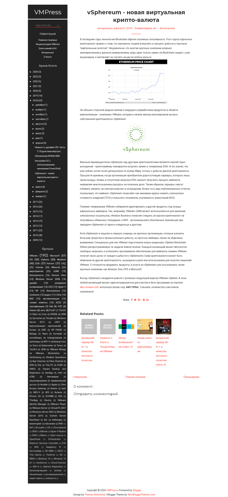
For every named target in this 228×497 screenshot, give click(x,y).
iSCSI (58, 302)
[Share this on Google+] (139, 299)
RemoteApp (35, 451)
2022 (35, 81)
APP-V (46, 341)
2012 (35, 226)
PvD (64, 443)
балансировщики (38, 470)
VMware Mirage (58, 349)
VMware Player (58, 404)
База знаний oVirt (48, 48)
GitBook (43, 431)
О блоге (48, 57)
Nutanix (58, 392)
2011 (35, 230)
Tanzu (60, 345)
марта (39, 187)
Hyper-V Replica (58, 431)
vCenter (39, 267)
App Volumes (39, 361)
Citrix (58, 295)
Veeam (33, 310)
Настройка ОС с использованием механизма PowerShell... (48, 165)
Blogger (137, 490)
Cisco (35, 345)
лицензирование (38, 380)
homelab (57, 333)
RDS (36, 447)
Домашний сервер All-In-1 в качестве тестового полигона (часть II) (162, 351)
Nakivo (43, 435)
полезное (34, 295)
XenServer (41, 462)
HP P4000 (56, 330)
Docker (32, 330)
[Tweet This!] (135, 299)
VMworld (55, 267)
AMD (60, 423)
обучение (50, 423)
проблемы (34, 341)
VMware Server (39, 408)
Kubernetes (47, 345)
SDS (60, 396)
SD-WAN (49, 451)
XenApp (49, 373)
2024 (35, 72)
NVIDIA (54, 314)
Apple (54, 384)
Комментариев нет (145, 28)
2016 (35, 206)
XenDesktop (35, 357)
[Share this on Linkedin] (147, 299)
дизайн (33, 283)
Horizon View (59, 275)
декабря (40, 105)
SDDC (60, 451)
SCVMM (50, 396)
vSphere (45, 259)
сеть (43, 310)
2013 (35, 221)
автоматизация (51, 298)
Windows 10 (44, 458)
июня (38, 133)
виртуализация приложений (45, 326)
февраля (40, 191)
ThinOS (62, 310)
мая (38, 138)
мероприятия (36, 271)
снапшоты (50, 478)
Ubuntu (47, 400)
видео (48, 295)
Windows (61, 259)
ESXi (37, 263)
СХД (63, 263)
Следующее (80, 376)
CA (48, 427)
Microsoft (55, 255)
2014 (35, 216)
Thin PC (49, 365)
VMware (33, 255)
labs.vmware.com (89, 287)
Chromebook (59, 427)
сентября (41, 119)
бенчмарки (52, 376)
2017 (35, 202)
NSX (31, 298)
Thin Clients (35, 455)
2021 (35, 86)
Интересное (48, 52)
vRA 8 (36, 466)
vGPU (57, 322)
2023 (35, 76)
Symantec (37, 318)
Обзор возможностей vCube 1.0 (126, 342)
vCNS (32, 376)
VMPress (47, 12)
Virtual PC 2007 (58, 408)
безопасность (36, 275)
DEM (34, 431)
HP (37, 291)
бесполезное (53, 291)
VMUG (32, 369)
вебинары (57, 420)
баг (45, 420)
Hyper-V (62, 287)
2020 (35, 91)
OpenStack (34, 439)
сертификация (36, 306)
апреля (39, 143)
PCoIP (52, 310)
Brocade (40, 427)
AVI (31, 427)
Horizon (50, 263)
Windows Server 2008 (48, 279)
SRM (63, 314)
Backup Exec (59, 341)
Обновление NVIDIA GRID (47, 156)
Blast (35, 314)
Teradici (50, 318)
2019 (35, 95)
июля (38, 128)
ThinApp (33, 400)
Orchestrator (54, 439)
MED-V (36, 392)
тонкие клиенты (38, 302)
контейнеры (35, 338)
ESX (51, 287)
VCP (60, 306)
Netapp (33, 333)
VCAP (60, 365)
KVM (34, 435)
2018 (35, 100)
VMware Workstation (48, 353)
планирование (54, 338)
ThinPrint (50, 455)
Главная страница (47, 40)
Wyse (45, 333)
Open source (56, 435)
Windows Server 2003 (43, 412)
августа (40, 124)
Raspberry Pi (53, 447)
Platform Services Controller (43, 443)
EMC (44, 330)
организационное (54, 474)
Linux (44, 314)
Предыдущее (191, 376)
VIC (61, 455)
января (39, 196)
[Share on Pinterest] (144, 299)
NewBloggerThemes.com (141, 494)
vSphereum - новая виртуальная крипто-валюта (47, 177)
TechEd (33, 349)
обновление (35, 474)
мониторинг (35, 423)
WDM (32, 458)
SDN (31, 365)
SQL (40, 365)
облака (57, 470)
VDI (31, 259)
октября (40, 114)
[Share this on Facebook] (131, 299)
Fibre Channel (56, 361)
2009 (35, 240)
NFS (47, 392)
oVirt (60, 373)
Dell (51, 306)
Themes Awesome (95, 494)
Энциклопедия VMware (48, 44)
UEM (43, 349)
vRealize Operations (56, 357)
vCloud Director (58, 462)
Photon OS (35, 396)
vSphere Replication (53, 466)
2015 (35, 211)
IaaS (64, 388)
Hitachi (54, 388)
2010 (35, 235)
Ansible (44, 384)
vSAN (56, 271)
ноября (39, 109)
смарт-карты (35, 478)
